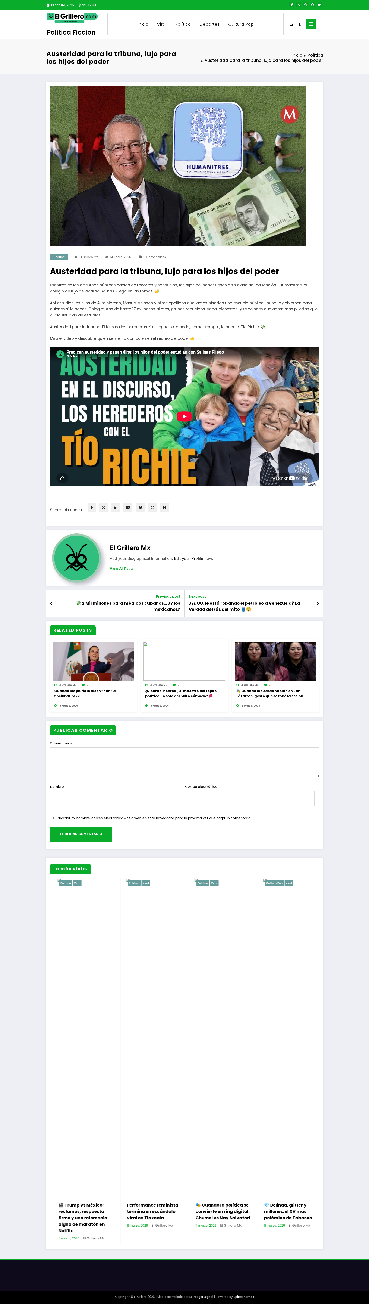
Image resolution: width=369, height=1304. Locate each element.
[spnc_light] (299, 24)
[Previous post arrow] (51, 603)
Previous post (168, 596)
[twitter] (103, 507)
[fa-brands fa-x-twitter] (298, 4)
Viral (162, 24)
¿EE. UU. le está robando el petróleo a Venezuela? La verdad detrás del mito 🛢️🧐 (244, 606)
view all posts (122, 569)
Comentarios (61, 743)
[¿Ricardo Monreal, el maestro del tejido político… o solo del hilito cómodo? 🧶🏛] (184, 661)
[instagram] (312, 4)
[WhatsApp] (152, 507)
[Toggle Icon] (311, 24)
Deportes (209, 24)
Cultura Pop (241, 24)
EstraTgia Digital (201, 1290)
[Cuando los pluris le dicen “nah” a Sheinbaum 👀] (93, 661)
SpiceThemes (244, 1290)
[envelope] (127, 507)
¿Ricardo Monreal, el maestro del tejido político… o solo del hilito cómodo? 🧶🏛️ (181, 693)
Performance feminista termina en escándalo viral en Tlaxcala (76, 1211)
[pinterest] (140, 507)
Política (183, 24)
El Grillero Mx (89, 257)
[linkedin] (115, 507)
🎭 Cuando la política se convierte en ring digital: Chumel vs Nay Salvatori (147, 1211)
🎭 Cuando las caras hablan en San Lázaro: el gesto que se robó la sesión (269, 693)
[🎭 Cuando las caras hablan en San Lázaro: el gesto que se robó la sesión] (275, 661)
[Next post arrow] (317, 603)
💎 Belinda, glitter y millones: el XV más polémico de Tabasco (212, 1211)
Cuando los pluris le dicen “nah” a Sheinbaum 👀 (85, 693)
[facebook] (92, 507)
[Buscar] (291, 24)
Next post (197, 596)
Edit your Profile (188, 558)
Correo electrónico (201, 786)
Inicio (143, 24)
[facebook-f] (291, 4)
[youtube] (319, 4)
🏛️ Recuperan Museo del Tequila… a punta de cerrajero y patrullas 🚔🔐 (283, 1214)
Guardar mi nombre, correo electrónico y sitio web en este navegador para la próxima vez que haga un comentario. (153, 818)
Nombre (57, 786)
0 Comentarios (155, 257)
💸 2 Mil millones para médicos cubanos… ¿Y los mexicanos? (128, 606)
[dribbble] (305, 4)
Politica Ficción (71, 32)
